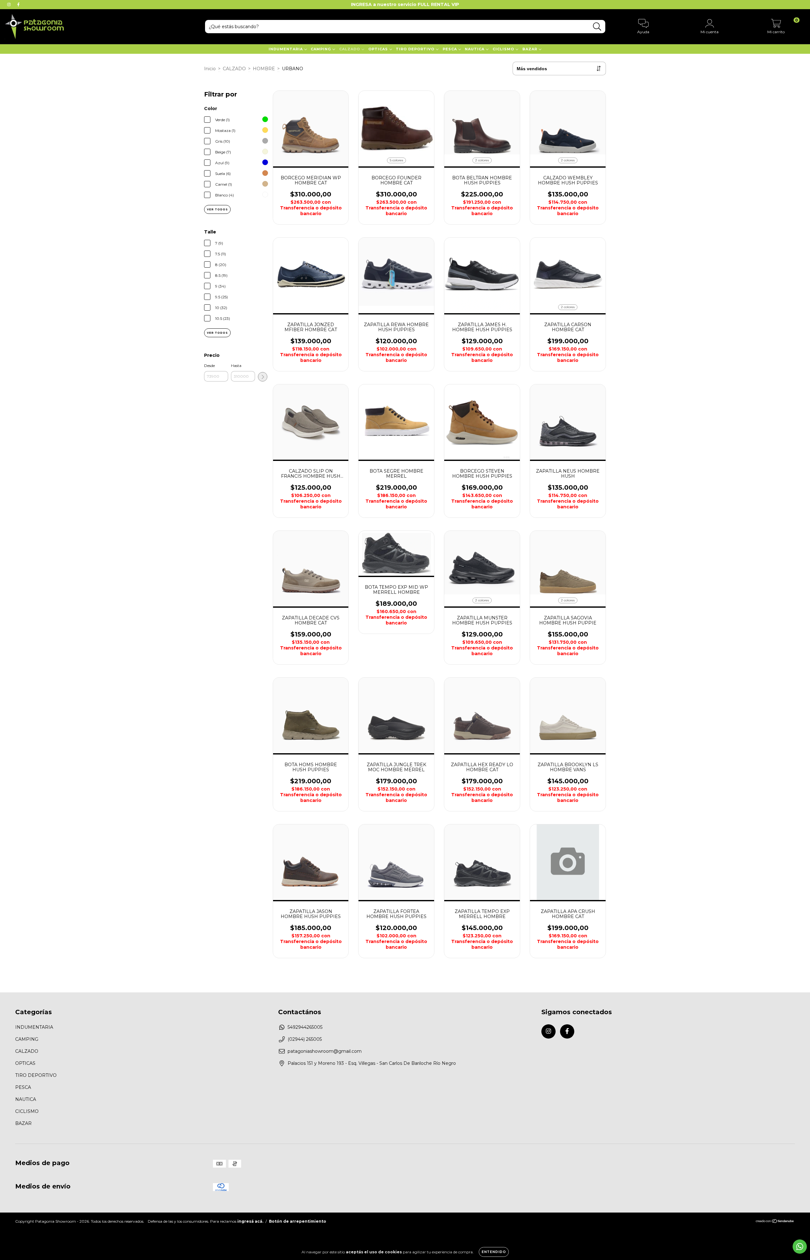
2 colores (482, 160)
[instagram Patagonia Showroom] (9, 4)
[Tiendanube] (775, 1222)
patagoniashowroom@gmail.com (325, 1051)
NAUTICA (475, 49)
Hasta (236, 365)
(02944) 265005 (305, 1039)
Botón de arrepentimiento (297, 1221)
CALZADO (350, 49)
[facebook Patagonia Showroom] (18, 4)
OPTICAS (378, 49)
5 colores (396, 160)
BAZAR (530, 49)
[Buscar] (597, 26)
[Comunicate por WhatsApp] (800, 1246)
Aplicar (262, 377)
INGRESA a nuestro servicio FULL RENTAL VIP (405, 4)
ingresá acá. (250, 1221)
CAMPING (321, 49)
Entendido (494, 1252)
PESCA (450, 49)
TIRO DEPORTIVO (416, 49)
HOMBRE (264, 68)
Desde (209, 365)
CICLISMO (504, 49)
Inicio (210, 68)
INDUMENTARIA (286, 49)
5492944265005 (305, 1027)
